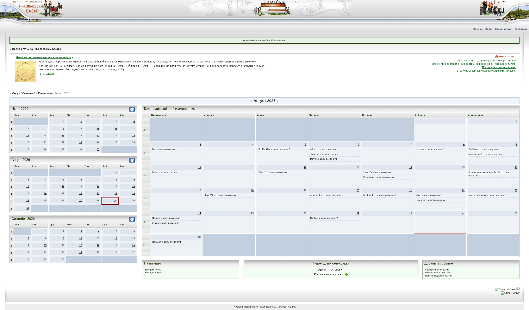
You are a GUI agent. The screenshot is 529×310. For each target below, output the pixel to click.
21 (98, 193)
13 (27, 135)
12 (63, 186)
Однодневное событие (437, 269)
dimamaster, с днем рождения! (326, 195)
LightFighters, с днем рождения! (379, 195)
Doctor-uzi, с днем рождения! (431, 200)
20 (80, 193)
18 (45, 193)
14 (98, 186)
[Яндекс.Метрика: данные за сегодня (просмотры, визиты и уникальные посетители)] (505, 289)
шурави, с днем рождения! (430, 149)
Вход (268, 40)
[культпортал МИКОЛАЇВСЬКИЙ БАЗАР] (31, 8)
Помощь (478, 29)
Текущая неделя (153, 272)
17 (98, 135)
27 (80, 200)
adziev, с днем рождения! (323, 149)
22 (115, 193)
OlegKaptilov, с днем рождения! (273, 149)
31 (98, 149)
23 (80, 142)
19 (133, 135)
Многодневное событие (437, 272)
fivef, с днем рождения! (164, 149)
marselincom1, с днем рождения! (485, 154)
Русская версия (241, 306)
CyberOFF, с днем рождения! (272, 172)
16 (133, 186)
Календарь (521, 29)
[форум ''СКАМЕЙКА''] (271, 2)
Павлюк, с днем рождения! (166, 218)
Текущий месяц (153, 269)
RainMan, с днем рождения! (166, 242)
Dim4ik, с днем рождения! (323, 159)
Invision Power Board (261, 306)
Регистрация (278, 40)
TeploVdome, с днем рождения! (221, 195)
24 (27, 200)
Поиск (489, 29)
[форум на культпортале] (26, 1)
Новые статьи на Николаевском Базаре (36, 49)
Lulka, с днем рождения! (164, 172)
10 (98, 128)
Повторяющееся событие (438, 275)
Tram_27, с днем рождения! (377, 172)
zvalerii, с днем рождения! (165, 223)
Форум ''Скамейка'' (24, 93)
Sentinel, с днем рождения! (324, 218)
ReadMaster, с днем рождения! (379, 177)
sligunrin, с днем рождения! (324, 154)
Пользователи (503, 29)
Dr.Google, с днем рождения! (483, 149)
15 (63, 135)
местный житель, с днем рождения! (487, 195)
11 (116, 128)
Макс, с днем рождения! (428, 195)
